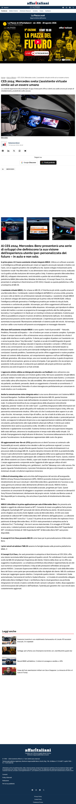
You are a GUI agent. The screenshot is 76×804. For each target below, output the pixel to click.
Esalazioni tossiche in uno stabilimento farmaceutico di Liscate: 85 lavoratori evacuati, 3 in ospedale (44, 640)
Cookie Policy (38, 799)
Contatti (4, 774)
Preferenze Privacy (38, 802)
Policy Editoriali (7, 777)
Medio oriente (13, 11)
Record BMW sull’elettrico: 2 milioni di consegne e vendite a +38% (40, 661)
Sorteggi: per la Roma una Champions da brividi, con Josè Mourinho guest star (44, 651)
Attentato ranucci (25, 11)
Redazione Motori (14, 143)
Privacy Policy (38, 796)
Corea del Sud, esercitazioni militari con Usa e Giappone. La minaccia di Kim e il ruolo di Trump (45, 671)
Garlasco (48, 11)
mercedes (10, 169)
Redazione (5, 780)
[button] (4, 229)
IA (3, 169)
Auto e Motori (11, 78)
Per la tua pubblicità (8, 783)
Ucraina (35, 11)
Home (3, 78)
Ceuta (41, 11)
